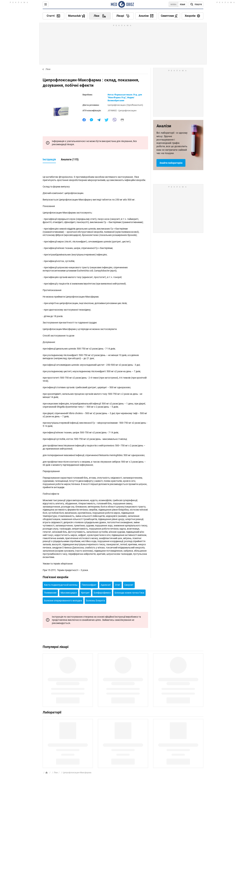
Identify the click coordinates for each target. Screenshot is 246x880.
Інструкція (49, 159)
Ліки (48, 69)
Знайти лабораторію (170, 163)
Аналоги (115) (70, 159)
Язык (182, 4)
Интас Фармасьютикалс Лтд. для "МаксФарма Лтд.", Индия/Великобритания (125, 97)
